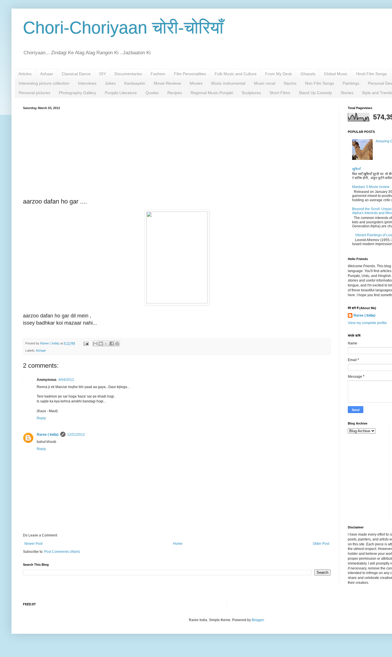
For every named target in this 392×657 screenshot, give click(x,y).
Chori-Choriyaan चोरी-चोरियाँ (123, 27)
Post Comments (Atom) (62, 552)
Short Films (279, 92)
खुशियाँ (356, 169)
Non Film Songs (319, 83)
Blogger (258, 620)
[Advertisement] (177, 153)
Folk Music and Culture (236, 73)
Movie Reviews (167, 83)
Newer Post (33, 544)
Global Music (336, 73)
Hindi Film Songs (371, 73)
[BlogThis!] (101, 343)
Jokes (110, 83)
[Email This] (95, 343)
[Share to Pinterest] (117, 343)
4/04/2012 (66, 380)
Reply (41, 418)
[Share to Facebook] (112, 343)
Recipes (174, 92)
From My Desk (278, 73)
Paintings (351, 83)
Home (178, 544)
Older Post (321, 544)
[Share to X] (106, 343)
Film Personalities (190, 73)
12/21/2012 (76, 435)
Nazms (290, 83)
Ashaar (46, 73)
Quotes (152, 92)
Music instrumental (228, 83)
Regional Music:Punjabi (212, 92)
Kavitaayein (134, 83)
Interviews (87, 83)
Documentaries (128, 73)
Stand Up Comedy (315, 92)
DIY (102, 73)
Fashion (158, 73)
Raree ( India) (48, 435)
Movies (196, 83)
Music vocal (264, 83)
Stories (347, 92)
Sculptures (251, 92)
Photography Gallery (77, 92)
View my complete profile (367, 323)
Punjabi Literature (121, 92)
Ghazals (307, 73)
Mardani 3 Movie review (370, 187)
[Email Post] (86, 343)
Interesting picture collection (44, 83)
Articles (25, 73)
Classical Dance (76, 73)
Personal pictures (34, 92)
